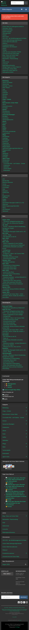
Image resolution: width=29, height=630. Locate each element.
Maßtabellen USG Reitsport (9, 46)
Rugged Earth (6, 196)
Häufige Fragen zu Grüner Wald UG (11, 67)
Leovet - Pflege (7, 235)
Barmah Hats (5, 180)
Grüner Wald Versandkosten (9, 41)
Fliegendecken (6, 113)
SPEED (4, 201)
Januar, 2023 (6, 292)
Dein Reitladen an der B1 (9, 236)
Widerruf (4, 43)
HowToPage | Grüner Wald (9, 68)
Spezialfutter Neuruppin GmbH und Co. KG (14, 231)
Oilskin (4, 48)
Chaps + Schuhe (6, 411)
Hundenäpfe (5, 162)
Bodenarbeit (6, 170)
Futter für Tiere (6, 309)
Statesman (5, 204)
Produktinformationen (8, 45)
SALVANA (5, 197)
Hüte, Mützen (6, 87)
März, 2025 (5, 270)
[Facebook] (19, 602)
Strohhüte (5, 94)
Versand (20, 620)
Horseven (5, 190)
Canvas (4, 184)
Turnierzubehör (7, 168)
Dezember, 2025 (7, 255)
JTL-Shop (17, 627)
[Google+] (24, 602)
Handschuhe (5, 84)
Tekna (4, 207)
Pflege (4, 443)
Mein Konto (5, 36)
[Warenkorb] (22, 9)
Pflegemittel (5, 143)
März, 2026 (5, 241)
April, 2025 (5, 263)
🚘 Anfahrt (9, 385)
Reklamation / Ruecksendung (10, 58)
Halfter (4, 129)
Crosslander (5, 187)
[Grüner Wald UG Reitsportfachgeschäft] (4, 3)
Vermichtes (5, 334)
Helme (4, 104)
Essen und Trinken (7, 306)
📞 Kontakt (9, 387)
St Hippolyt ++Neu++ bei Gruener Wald (13, 253)
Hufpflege (5, 138)
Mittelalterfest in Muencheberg (11, 265)
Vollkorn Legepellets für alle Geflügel (13, 243)
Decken (4, 420)
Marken (4, 35)
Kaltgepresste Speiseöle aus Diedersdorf (14, 245)
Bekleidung (5, 407)
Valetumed (5, 211)
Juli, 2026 (5, 225)
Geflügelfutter (7, 250)
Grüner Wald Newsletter (8, 57)
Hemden (4, 97)
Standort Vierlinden (7, 30)
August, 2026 (6, 219)
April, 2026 (5, 238)
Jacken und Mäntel (7, 82)
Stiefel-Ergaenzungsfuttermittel (10, 206)
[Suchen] (26, 3)
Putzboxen (5, 141)
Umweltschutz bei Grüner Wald (10, 53)
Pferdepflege (5, 136)
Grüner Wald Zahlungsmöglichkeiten (12, 40)
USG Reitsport (6, 209)
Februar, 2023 (6, 287)
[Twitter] (21, 602)
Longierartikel (6, 133)
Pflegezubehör (6, 146)
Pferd (3, 126)
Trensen (4, 123)
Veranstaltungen (6, 353)
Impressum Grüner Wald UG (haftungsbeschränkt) (20, 583)
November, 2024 (7, 275)
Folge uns (5, 240)
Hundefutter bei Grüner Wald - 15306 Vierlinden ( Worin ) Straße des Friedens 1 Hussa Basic (13, 295)
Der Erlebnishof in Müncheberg (11, 273)
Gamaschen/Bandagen (8, 424)
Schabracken (6, 165)
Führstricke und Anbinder (9, 131)
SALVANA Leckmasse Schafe (10, 257)
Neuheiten (5, 348)
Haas (3, 189)
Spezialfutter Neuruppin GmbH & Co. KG (13, 202)
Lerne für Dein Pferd (8, 272)
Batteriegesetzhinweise (8, 65)
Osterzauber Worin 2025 (9, 267)
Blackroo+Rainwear (7, 182)
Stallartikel (6, 167)
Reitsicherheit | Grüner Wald (9, 414)
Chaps (4, 101)
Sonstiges (5, 107)
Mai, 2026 (5, 233)
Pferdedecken (6, 111)
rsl (3, 194)
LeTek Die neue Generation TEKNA (11, 52)
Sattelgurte (5, 153)
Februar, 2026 (6, 251)
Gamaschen (5, 118)
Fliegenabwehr (6, 145)
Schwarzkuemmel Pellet (9, 258)
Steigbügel (5, 155)
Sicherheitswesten (7, 106)
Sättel (3, 447)
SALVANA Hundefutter (9, 262)
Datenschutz (5, 62)
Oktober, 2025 (6, 260)
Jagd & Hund (5, 456)
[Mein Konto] (26, 9)
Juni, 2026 (5, 230)
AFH (3, 179)
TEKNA (4, 50)
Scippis (4, 199)
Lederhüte (5, 92)
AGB (3, 60)
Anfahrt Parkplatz (7, 31)
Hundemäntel (6, 160)
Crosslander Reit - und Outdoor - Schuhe (14, 163)
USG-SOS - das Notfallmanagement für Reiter (14, 38)
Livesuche (5, 63)
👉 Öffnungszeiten (11, 383)
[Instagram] (27, 602)
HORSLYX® (5, 192)
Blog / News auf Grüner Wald (10, 55)
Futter (4, 434)
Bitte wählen (6, 573)
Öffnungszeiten (6, 33)
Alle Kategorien (7, 9)
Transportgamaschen (7, 119)
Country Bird (5, 185)
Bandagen (5, 116)
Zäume (4, 430)
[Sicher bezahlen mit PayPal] (8, 466)
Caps (3, 89)
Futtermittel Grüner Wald (9, 268)
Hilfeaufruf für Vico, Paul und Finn (12, 280)
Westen (4, 96)
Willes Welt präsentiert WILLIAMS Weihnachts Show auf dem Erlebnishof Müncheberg (12, 284)
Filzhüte (4, 91)
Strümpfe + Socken (7, 86)
